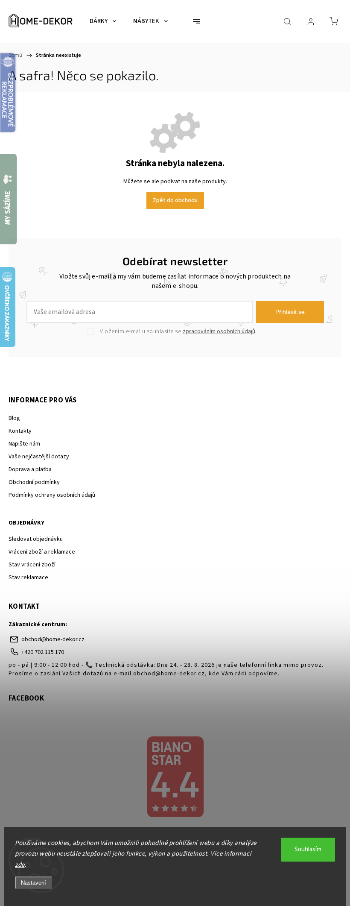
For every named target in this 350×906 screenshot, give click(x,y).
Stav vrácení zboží (32, 564)
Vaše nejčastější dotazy (39, 456)
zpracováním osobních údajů (219, 331)
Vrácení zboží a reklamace (42, 552)
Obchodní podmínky (34, 482)
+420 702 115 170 (42, 652)
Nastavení (33, 883)
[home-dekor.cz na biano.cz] (175, 778)
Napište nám (24, 444)
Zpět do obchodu (175, 200)
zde (20, 864)
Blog (14, 418)
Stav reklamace (28, 577)
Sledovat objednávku (36, 539)
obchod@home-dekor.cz (53, 639)
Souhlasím (308, 849)
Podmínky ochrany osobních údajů (52, 495)
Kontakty (20, 431)
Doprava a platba (30, 469)
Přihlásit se (290, 311)
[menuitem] (103, 21)
